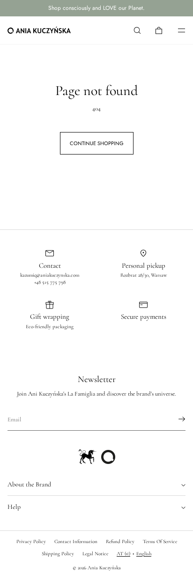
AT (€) (123, 554)
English (143, 554)
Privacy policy (31, 541)
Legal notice (95, 554)
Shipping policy (58, 554)
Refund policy (120, 541)
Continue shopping (97, 143)
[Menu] (175, 30)
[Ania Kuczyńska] (39, 30)
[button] (137, 30)
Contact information (75, 541)
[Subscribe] (174, 419)
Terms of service (160, 541)
